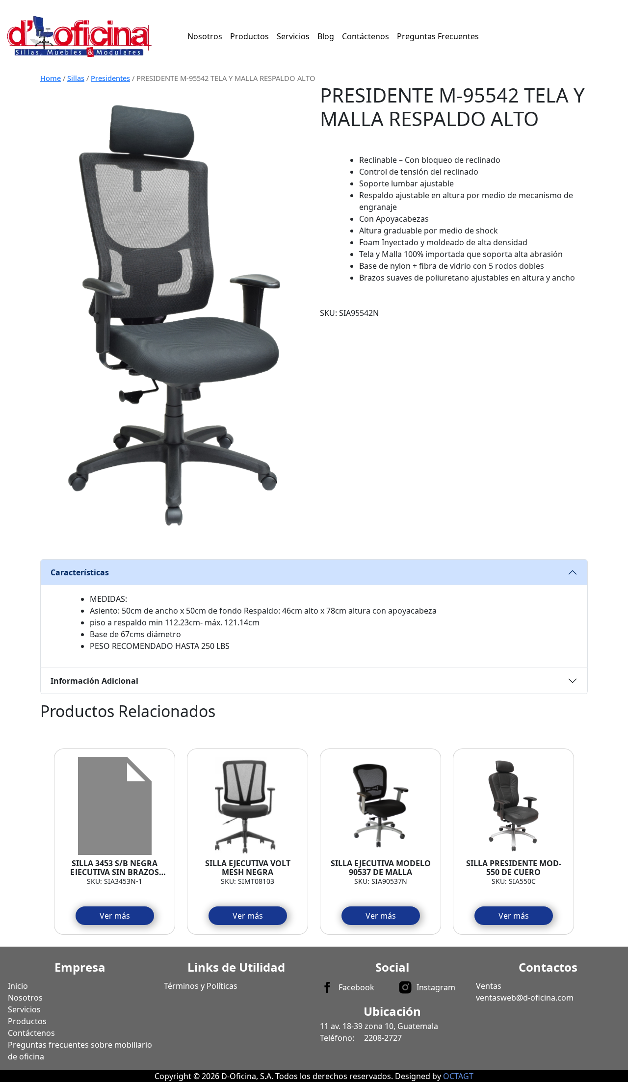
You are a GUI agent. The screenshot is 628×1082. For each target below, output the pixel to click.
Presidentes (110, 78)
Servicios (293, 36)
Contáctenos (365, 36)
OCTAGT (458, 1076)
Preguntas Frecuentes (438, 36)
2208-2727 (383, 1037)
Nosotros (204, 36)
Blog (325, 36)
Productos (249, 36)
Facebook (356, 987)
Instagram (436, 987)
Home (50, 78)
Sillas (75, 78)
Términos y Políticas (200, 985)
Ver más (115, 915)
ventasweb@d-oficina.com (525, 997)
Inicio (18, 985)
